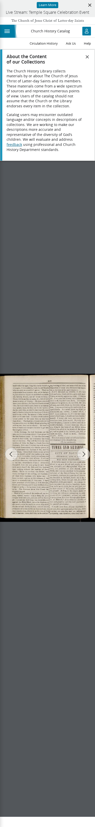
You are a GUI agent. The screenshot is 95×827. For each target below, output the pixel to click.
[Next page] (83, 454)
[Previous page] (11, 454)
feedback (14, 144)
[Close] (87, 57)
